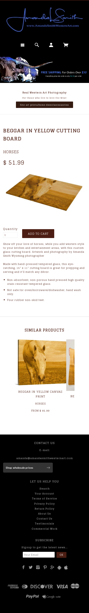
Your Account (44, 493)
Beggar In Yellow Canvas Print (40, 394)
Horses (11, 151)
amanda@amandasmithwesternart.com (44, 458)
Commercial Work (45, 529)
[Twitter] (31, 567)
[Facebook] (23, 567)
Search (45, 488)
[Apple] (66, 567)
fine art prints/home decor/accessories (44, 105)
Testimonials (44, 523)
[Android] (59, 567)
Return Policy (44, 508)
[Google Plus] (52, 567)
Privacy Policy (44, 504)
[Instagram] (38, 567)
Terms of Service (44, 498)
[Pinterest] (45, 567)
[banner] (44, 19)
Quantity (10, 229)
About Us (44, 513)
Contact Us (44, 518)
